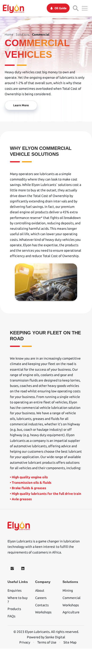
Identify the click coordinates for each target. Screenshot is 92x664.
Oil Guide (60, 8)
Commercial (40, 34)
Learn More (21, 105)
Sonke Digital (55, 637)
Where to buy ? (18, 600)
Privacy (24, 642)
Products (14, 609)
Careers (40, 598)
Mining (68, 590)
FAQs (11, 616)
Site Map (69, 642)
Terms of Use (46, 642)
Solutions (23, 34)
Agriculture (71, 612)
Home (9, 34)
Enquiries (14, 590)
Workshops (43, 612)
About (39, 590)
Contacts (42, 605)
